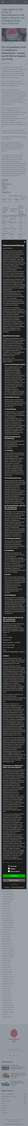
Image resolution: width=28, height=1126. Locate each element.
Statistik (12, 869)
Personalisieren (14, 884)
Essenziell (13, 866)
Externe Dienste (15, 871)
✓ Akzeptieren (14, 875)
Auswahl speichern (14, 880)
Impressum (7, 887)
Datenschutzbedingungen (17, 887)
